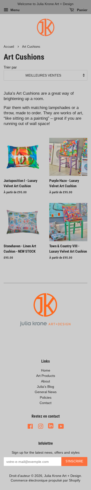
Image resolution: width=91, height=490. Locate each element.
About (45, 381)
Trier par (10, 67)
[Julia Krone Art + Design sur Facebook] (30, 426)
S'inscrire (74, 461)
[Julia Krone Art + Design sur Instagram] (40, 426)
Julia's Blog (45, 387)
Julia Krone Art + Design (62, 476)
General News (46, 392)
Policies (45, 397)
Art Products (45, 376)
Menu (14, 10)
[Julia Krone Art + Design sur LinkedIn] (50, 426)
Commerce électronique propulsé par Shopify (45, 480)
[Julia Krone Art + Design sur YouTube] (61, 426)
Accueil (9, 46)
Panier (81, 10)
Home (45, 370)
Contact (45, 403)
